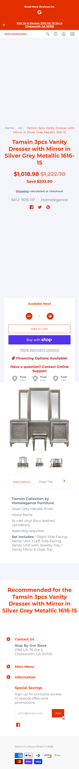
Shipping (22, 191)
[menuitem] (48, 34)
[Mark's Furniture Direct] (15, 33)
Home (9, 128)
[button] (4, 25)
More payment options (39, 350)
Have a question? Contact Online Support (39, 369)
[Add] (50, 316)
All (20, 128)
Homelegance (54, 199)
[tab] (21, 481)
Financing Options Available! (41, 358)
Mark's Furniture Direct (29, 746)
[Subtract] (29, 316)
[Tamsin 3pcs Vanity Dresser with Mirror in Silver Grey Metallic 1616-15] (23, 463)
